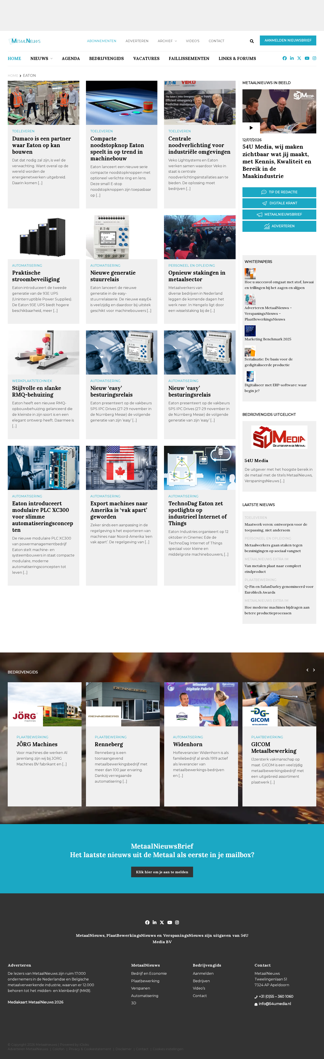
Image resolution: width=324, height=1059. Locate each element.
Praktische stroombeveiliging (36, 276)
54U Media (256, 460)
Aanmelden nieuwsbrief (288, 40)
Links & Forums (237, 58)
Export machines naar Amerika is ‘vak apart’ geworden (119, 510)
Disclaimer (123, 1049)
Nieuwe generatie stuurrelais (113, 276)
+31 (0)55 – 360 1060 (276, 996)
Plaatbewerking (260, 580)
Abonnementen (101, 41)
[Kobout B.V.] (260, 716)
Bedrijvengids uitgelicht (269, 414)
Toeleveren (23, 131)
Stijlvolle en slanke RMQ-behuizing (36, 391)
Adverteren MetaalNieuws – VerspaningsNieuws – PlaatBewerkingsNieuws (268, 313)
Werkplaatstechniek (32, 381)
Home (14, 58)
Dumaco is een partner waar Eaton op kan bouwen (41, 145)
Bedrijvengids (106, 58)
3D (133, 1003)
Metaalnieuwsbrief (283, 214)
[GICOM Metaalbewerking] (181, 716)
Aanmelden (203, 973)
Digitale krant (283, 203)
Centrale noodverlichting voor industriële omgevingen (199, 145)
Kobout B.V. (265, 744)
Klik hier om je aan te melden (162, 872)
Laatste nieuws (258, 505)
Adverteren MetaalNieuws (28, 1049)
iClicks (84, 1045)
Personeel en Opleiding (191, 266)
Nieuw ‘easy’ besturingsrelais (111, 391)
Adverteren (137, 41)
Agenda (71, 58)
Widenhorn (109, 744)
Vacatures (146, 58)
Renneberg (31, 744)
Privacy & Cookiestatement (90, 1049)
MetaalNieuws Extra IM (267, 559)
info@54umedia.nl (275, 1004)
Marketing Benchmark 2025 (268, 339)
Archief (165, 41)
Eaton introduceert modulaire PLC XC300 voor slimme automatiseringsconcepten (42, 516)
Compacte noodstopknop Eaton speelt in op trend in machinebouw (117, 148)
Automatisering (27, 266)
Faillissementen (189, 58)
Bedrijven (201, 981)
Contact (216, 41)
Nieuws (39, 58)
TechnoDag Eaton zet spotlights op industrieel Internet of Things (197, 513)
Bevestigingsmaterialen (274, 737)
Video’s (192, 41)
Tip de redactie (283, 192)
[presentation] (306, 670)
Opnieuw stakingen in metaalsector (196, 276)
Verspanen (140, 988)
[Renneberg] (25, 716)
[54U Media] (279, 456)
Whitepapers (258, 262)
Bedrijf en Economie (149, 973)
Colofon (58, 1049)
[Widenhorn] (103, 716)
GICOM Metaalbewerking (195, 747)
